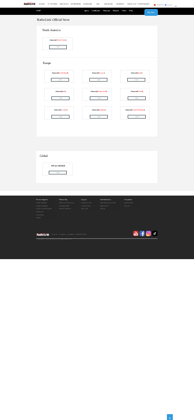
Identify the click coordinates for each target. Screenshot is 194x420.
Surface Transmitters (41, 206)
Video (124, 10)
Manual (116, 10)
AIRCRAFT (64, 4)
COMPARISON (143, 4)
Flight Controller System (43, 209)
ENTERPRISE (76, 4)
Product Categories (41, 200)
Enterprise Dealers (64, 206)
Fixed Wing (40, 215)
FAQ (131, 10)
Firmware (106, 10)
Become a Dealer (129, 203)
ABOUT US (131, 4)
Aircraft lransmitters (41, 203)
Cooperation (128, 200)
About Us (54, 234)
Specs (86, 10)
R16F (39, 10)
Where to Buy (63, 200)
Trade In (102, 209)
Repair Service (104, 206)
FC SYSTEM (52, 4)
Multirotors (39, 212)
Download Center (86, 203)
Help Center (84, 209)
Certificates (96, 10)
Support (84, 200)
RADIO (42, 4)
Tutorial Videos (86, 206)
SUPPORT (120, 4)
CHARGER (87, 4)
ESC (98, 4)
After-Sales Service (105, 200)
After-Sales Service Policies (107, 203)
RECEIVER (108, 4)
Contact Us (62, 234)
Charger (38, 218)
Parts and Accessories (65, 209)
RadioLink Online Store (66, 203)
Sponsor (127, 206)
